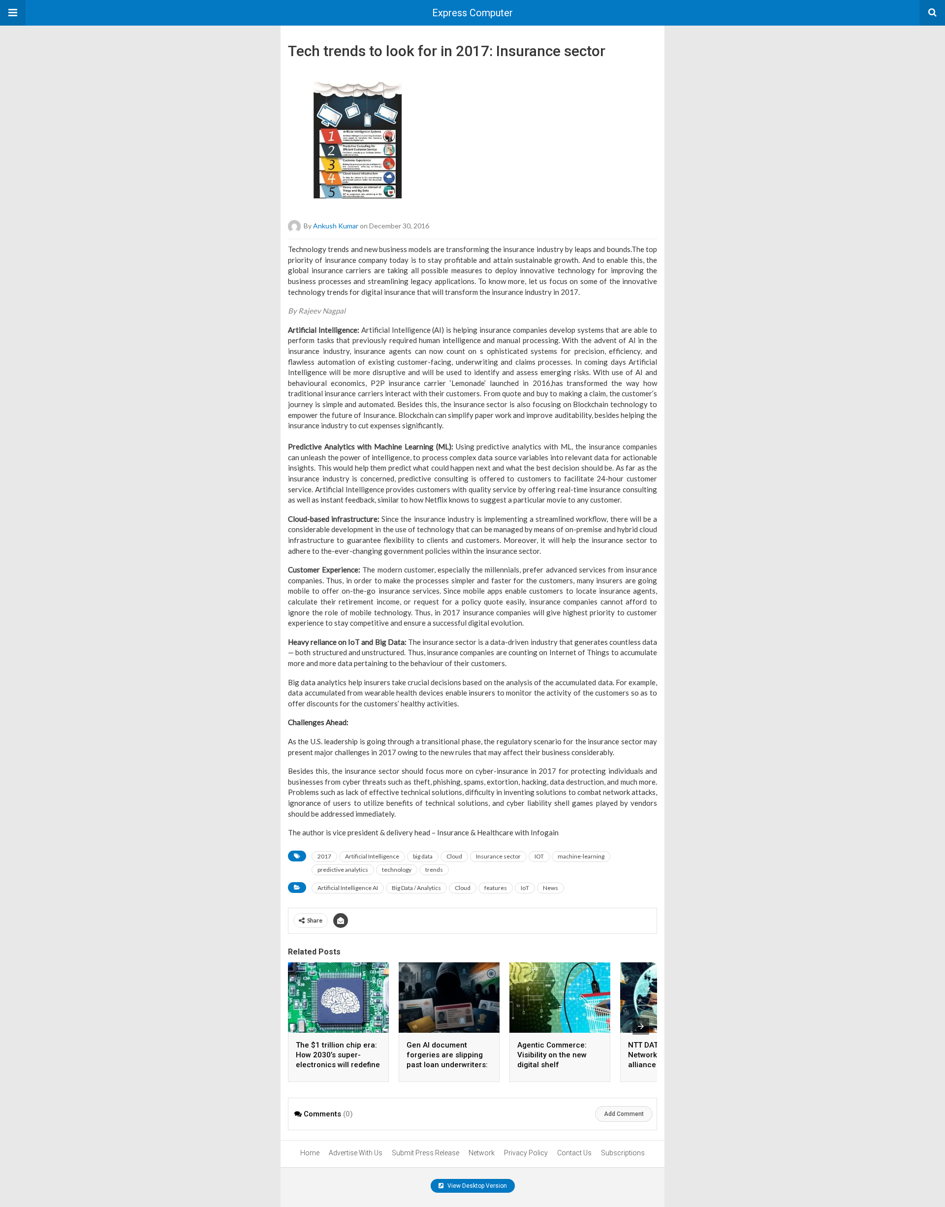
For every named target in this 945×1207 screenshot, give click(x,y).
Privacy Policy (526, 1153)
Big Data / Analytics (416, 887)
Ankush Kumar (335, 226)
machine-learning (581, 856)
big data (423, 856)
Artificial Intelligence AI (347, 887)
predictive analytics (342, 869)
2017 (324, 856)
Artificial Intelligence (372, 856)
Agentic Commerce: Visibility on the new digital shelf (552, 1055)
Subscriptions (623, 1153)
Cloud (454, 856)
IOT (539, 856)
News (550, 887)
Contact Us (574, 1153)
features (495, 887)
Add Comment (624, 1114)
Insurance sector (498, 856)
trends (434, 869)
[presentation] (640, 1026)
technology (396, 869)
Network (482, 1153)
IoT (525, 887)
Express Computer (472, 13)
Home (309, 1153)
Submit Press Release (425, 1153)
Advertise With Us (355, 1153)
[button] (13, 13)
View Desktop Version (476, 1185)
